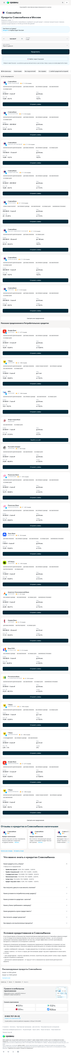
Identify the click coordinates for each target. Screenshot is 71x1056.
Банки (10, 982)
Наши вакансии (56, 1029)
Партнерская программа (24, 1027)
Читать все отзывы (6, 851)
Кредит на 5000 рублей (9, 972)
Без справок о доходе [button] (41, 86)
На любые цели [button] (7, 89)
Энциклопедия (27, 1029)
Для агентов (36, 1027)
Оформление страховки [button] (59, 206)
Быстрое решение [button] (8, 569)
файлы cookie (21, 1045)
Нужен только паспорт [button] (9, 206)
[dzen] (18, 1052)
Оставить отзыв (19, 851)
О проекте (6, 1027)
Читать (17, 842)
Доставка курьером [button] (28, 86)
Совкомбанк (11, 831)
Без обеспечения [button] (54, 86)
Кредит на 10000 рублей (9, 975)
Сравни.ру (3, 982)
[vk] (8, 1052)
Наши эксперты (45, 1029)
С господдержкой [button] (8, 738)
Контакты (12, 1027)
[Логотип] (8, 1036)
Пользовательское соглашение (50, 1027)
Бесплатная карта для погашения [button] (12, 86)
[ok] (13, 1052)
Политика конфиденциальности (12, 1029)
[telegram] (3, 1052)
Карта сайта (36, 1029)
